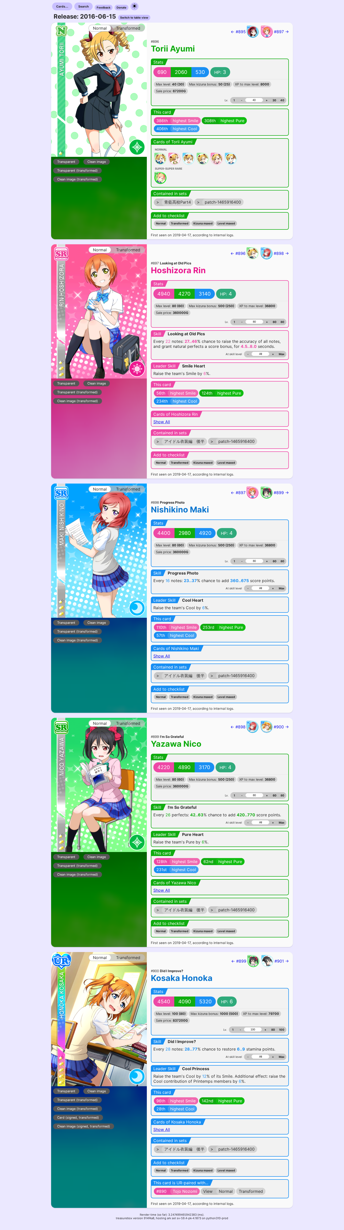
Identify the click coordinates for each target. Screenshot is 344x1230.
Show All (161, 421)
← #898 (238, 726)
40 (282, 100)
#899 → (281, 492)
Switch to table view (134, 17)
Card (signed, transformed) (78, 1117)
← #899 (238, 961)
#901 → (281, 961)
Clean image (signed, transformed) (83, 1126)
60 (275, 322)
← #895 (238, 31)
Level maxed (226, 223)
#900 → (281, 726)
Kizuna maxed (203, 223)
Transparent (66, 162)
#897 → (281, 31)
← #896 (238, 253)
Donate (121, 7)
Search (83, 6)
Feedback (104, 7)
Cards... (62, 6)
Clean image (96, 162)
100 (281, 1029)
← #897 (238, 492)
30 (274, 100)
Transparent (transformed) (77, 170)
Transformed (179, 223)
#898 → (281, 253)
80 (282, 322)
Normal (161, 223)
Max (281, 354)
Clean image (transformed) (77, 179)
